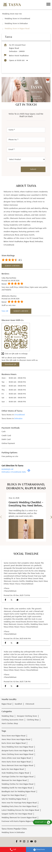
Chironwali (29, 704)
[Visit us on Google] (28, 842)
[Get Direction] (28, 471)
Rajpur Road (6, 704)
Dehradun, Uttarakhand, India (14, 472)
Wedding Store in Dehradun (13, 832)
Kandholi (18, 704)
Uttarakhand (19, 415)
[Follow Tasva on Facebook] (17, 842)
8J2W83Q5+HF (7, 469)
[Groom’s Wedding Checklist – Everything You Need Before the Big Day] (26, 529)
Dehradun (18, 419)
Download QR (10, 364)
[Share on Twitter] (11, 600)
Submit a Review (12, 266)
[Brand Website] (35, 842)
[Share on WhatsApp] (17, 600)
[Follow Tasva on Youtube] (31, 842)
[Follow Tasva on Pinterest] (20, 842)
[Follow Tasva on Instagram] (24, 842)
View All (5, 311)
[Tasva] (12, 4)
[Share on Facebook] (5, 600)
